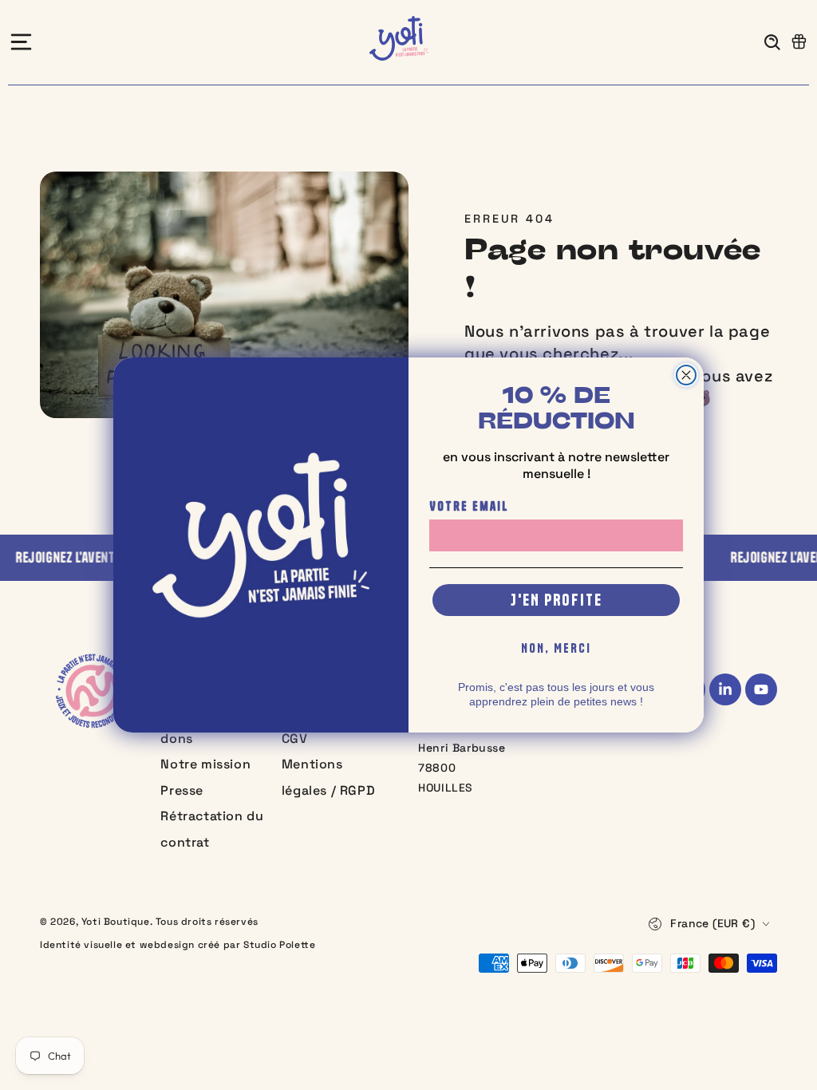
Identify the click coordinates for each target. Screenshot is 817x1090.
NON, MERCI (556, 648)
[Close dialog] (686, 375)
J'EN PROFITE (556, 600)
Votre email (469, 506)
